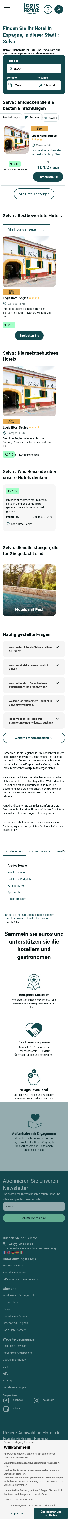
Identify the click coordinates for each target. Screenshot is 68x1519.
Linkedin (16, 1408)
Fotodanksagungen (14, 1387)
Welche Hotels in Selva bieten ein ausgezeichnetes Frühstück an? (29, 685)
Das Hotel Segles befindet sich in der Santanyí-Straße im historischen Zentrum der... (27, 312)
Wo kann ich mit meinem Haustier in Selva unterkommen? (30, 702)
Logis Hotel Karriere (14, 1330)
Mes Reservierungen (14, 1265)
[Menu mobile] (7, 9)
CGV (5, 1366)
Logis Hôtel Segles (16, 298)
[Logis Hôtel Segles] (16, 140)
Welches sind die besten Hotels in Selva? (29, 667)
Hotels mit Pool (16, 872)
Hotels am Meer (17, 899)
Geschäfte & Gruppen (15, 1323)
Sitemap (7, 1380)
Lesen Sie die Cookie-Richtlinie (19, 1499)
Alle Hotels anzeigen (34, 194)
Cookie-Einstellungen (15, 1359)
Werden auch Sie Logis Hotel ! (20, 1295)
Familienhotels (16, 885)
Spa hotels (14, 892)
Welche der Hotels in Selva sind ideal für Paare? (31, 649)
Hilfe (5, 1373)
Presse (7, 1309)
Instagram (48, 1400)
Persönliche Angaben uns (17, 1352)
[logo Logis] (31, 8)
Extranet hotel (11, 1302)
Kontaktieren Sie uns (15, 1272)
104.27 (48, 167)
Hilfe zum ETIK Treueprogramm (21, 1279)
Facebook (17, 1400)
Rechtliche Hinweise (14, 1345)
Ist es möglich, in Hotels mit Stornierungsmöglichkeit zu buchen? (31, 720)
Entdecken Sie (48, 177)
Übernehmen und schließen (51, 1513)
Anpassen (17, 1513)
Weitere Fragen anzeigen (32, 738)
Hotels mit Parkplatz (19, 879)
